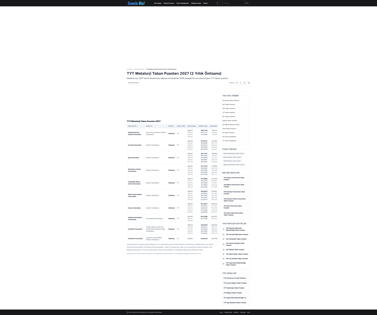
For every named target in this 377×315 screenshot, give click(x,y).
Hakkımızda (228, 312)
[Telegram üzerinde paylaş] (248, 82)
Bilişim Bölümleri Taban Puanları (232, 157)
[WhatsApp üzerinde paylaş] (244, 82)
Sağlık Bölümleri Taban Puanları (232, 161)
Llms (248, 312)
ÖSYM (186, 253)
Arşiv (221, 312)
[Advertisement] (188, 21)
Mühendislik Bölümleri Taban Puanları (233, 153)
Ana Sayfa (157, 3)
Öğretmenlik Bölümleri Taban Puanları (233, 164)
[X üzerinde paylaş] (236, 82)
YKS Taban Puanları (139, 69)
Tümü (205, 3)
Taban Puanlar (169, 3)
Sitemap (243, 312)
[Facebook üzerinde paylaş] (240, 82)
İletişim (236, 312)
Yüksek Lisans (196, 3)
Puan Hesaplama (182, 3)
